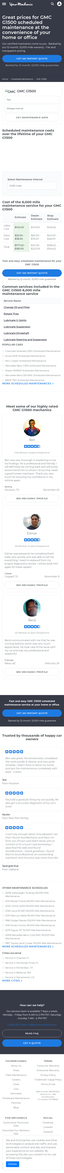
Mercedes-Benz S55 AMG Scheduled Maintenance (32, 375)
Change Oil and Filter (17, 307)
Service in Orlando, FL (17, 958)
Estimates (16, 1093)
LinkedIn (48, 1127)
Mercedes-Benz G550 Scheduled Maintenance (30, 365)
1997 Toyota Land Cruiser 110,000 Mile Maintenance (33, 943)
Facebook (48, 1122)
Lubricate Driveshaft (16, 333)
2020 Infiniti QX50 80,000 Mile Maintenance (29, 906)
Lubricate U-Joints (15, 320)
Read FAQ (32, 1033)
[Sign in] (59, 3)
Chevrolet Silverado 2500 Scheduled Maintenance (32, 351)
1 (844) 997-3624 (17, 1024)
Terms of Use (48, 1084)
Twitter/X (48, 1131)
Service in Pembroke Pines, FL (22, 962)
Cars (16, 1089)
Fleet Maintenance (16, 1075)
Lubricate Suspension (17, 326)
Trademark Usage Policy (48, 1079)
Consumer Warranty (48, 1065)
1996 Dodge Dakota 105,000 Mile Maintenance (30, 920)
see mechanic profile (32, 498)
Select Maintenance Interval (25, 179)
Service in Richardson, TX (19, 967)
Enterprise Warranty (48, 1070)
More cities (11, 980)
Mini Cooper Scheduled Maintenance (25, 360)
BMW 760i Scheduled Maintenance (24, 380)
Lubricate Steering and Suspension (25, 339)
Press (16, 1070)
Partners (16, 1102)
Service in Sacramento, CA (19, 977)
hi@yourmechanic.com (42, 1024)
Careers (16, 1079)
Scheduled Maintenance (16, 1098)
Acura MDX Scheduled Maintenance (25, 356)
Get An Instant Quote (32, 273)
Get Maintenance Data (32, 117)
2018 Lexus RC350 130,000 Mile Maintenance (29, 910)
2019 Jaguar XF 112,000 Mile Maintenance (28, 930)
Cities (16, 1084)
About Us (16, 1065)
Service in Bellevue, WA (18, 972)
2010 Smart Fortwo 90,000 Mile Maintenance (30, 925)
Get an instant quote (32, 58)
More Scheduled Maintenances (27, 383)
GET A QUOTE (32, 1043)
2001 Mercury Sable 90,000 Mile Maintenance (30, 915)
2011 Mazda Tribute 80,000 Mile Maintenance (30, 901)
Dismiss (12, 1164)
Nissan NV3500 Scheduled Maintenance (27, 370)
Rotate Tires (11, 313)
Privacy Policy (48, 1075)
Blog (16, 1107)
